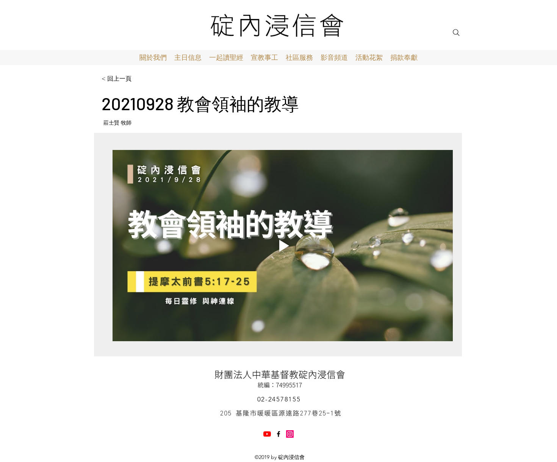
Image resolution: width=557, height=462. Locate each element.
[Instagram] (290, 434)
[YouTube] (267, 434)
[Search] (456, 33)
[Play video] (283, 245)
